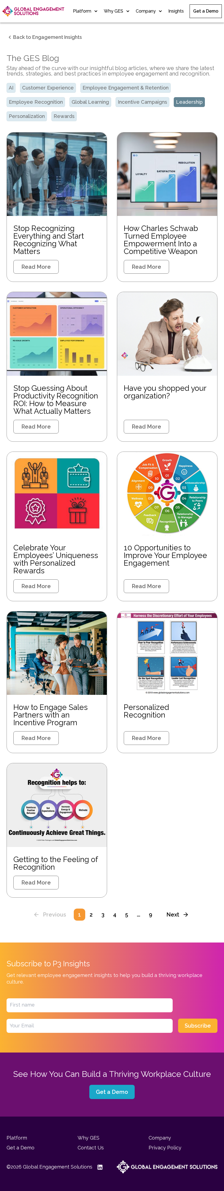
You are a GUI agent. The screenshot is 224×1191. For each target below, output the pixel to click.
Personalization (27, 116)
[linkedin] (100, 1167)
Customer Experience (48, 88)
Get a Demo (205, 11)
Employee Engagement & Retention (125, 88)
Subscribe (198, 1025)
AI (11, 88)
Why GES (113, 11)
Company (146, 11)
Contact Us (91, 1147)
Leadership (189, 102)
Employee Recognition (36, 102)
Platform (82, 11)
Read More (36, 267)
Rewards (64, 116)
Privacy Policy (165, 1147)
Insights (176, 11)
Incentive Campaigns (142, 102)
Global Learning (90, 102)
